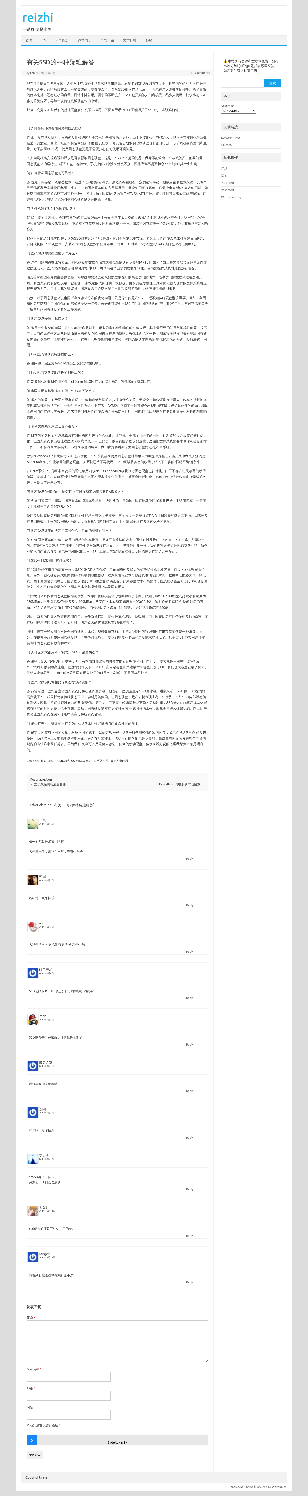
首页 (29, 40)
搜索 (272, 83)
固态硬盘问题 (119, 760)
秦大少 (44, 1156)
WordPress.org (231, 197)
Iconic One (237, 1486)
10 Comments (200, 73)
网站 (30, 1407)
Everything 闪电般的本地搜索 (181, 784)
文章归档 (130, 40)
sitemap (226, 144)
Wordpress (279, 1486)
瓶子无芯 (46, 970)
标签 (149, 40)
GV (43, 40)
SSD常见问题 (99, 760)
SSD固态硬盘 (80, 760)
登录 (224, 175)
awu (42, 923)
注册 (224, 168)
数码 (43, 760)
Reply (189, 858)
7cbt (42, 1016)
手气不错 (107, 40)
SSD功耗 (63, 760)
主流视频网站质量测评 (48, 784)
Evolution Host (230, 137)
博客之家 (46, 1062)
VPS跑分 (62, 40)
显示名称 (34, 1369)
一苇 (42, 820)
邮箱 (31, 1388)
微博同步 (85, 40)
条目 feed (227, 182)
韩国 (42, 877)
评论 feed (227, 189)
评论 (31, 1317)
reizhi (37, 17)
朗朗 (42, 1109)
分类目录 (227, 106)
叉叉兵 (44, 1207)
